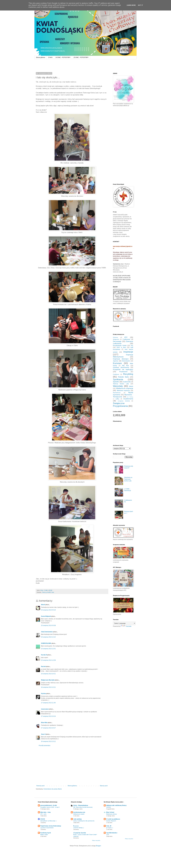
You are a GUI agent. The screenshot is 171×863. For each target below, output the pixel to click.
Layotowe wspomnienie (47, 827)
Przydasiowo (123, 371)
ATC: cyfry (43, 814)
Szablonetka (127, 382)
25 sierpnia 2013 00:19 (48, 610)
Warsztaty (118, 386)
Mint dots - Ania (45, 812)
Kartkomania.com (79, 812)
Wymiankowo (117, 392)
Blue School (110, 812)
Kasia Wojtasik (46, 616)
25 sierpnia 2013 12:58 (48, 660)
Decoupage (117, 341)
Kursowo (117, 363)
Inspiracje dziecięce (121, 359)
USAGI (42, 819)
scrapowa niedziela (124, 401)
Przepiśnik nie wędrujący (123, 369)
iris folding (130, 397)
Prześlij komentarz (44, 745)
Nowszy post (40, 786)
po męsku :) (109, 827)
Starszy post (103, 786)
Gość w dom (121, 347)
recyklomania (128, 399)
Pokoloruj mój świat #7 (128, 467)
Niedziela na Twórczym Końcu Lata (128, 479)
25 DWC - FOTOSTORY (81, 57)
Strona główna (40, 57)
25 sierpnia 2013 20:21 (48, 674)
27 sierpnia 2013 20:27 (48, 728)
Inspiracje (128, 352)
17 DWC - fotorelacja (127, 489)
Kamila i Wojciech (111, 821)
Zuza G (43, 734)
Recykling (128, 374)
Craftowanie (126, 339)
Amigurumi (116, 339)
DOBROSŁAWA (46, 643)
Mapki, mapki (44, 834)
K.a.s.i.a (76, 826)
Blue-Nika (44, 722)
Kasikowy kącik (45, 833)
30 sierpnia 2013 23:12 (48, 741)
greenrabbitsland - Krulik (48, 805)
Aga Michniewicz (111, 833)
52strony (115, 337)
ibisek (43, 604)
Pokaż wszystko (96, 840)
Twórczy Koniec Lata (48, 592)
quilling (117, 399)
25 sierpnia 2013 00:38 (48, 625)
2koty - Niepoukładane (80, 805)
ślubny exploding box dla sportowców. (84, 821)
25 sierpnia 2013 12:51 (48, 648)
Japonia (115, 361)
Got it (140, 5)
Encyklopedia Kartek (120, 345)
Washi (131, 386)
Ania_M (108, 826)
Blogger (98, 846)
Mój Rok (125, 365)
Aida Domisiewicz (47, 632)
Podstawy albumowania (121, 367)
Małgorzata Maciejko (48, 680)
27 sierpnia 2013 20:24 (48, 716)
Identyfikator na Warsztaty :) (48, 821)
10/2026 (108, 807)
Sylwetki (116, 382)
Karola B (44, 655)
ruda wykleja (77, 819)
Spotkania (118, 379)
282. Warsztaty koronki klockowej (82, 807)
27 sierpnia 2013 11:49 (48, 703)
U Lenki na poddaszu (113, 819)
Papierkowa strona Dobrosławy (50, 826)
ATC (125, 337)
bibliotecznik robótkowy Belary (116, 805)
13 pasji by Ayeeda (79, 833)
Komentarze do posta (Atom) (53, 789)
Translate (128, 626)
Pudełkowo (116, 374)
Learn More (131, 5)
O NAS (50, 57)
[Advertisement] (72, 765)
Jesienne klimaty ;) (78, 827)
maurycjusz (45, 709)
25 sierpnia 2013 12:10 (48, 637)
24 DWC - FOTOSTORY (62, 57)
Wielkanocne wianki (78, 814)
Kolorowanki (126, 361)
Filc (132, 345)
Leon (107, 834)
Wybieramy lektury (111, 814)
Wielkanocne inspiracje (124, 388)
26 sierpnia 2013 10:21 (48, 687)
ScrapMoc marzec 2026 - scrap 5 (49, 807)
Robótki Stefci (123, 377)
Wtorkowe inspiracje (123, 390)
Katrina (43, 693)
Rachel (43, 666)
